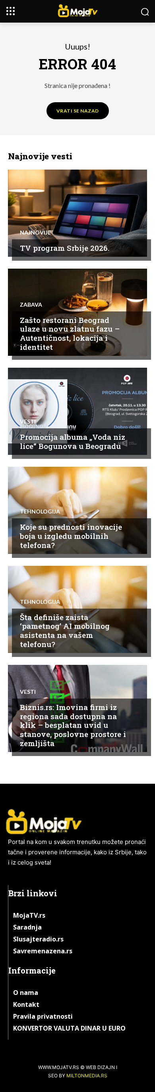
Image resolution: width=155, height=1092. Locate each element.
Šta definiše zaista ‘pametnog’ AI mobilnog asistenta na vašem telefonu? (65, 630)
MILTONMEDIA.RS (86, 1076)
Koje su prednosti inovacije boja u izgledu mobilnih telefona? (71, 536)
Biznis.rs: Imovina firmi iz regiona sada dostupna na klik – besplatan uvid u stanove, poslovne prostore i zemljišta (73, 725)
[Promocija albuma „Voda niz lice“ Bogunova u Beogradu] (77, 411)
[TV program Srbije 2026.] (77, 213)
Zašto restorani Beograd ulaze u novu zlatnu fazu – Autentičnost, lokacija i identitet (70, 333)
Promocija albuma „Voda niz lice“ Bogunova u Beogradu (72, 441)
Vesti (28, 421)
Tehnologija (40, 511)
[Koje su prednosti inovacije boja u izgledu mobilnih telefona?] (77, 510)
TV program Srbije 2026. (64, 248)
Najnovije (35, 232)
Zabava (31, 304)
